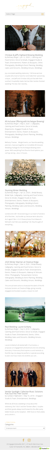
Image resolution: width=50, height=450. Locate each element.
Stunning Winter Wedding (16, 190)
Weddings (38, 68)
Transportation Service (29, 275)
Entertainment (15, 62)
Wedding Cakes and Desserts (23, 206)
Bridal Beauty (37, 192)
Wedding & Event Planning (25, 65)
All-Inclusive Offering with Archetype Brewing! (24, 121)
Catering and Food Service (15, 126)
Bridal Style (9, 195)
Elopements (9, 129)
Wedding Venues (27, 68)
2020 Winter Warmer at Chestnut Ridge (22, 262)
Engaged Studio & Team (24, 129)
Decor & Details (22, 60)
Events (19, 132)
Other (40, 62)
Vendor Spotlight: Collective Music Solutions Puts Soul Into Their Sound (24, 392)
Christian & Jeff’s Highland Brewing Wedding (24, 55)
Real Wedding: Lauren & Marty (18, 326)
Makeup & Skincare (34, 272)
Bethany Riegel (12, 57)
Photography (9, 65)
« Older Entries (10, 422)
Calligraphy (35, 123)
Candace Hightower (14, 396)
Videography (20, 203)
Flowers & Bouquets (29, 62)
